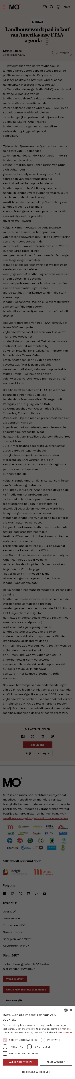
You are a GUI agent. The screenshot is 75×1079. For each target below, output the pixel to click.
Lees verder (65, 1032)
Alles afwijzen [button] (56, 1062)
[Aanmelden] (58, 7)
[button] (37, 1072)
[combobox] (66, 1010)
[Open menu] (5, 7)
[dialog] (37, 1042)
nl (66, 7)
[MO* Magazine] (15, 6)
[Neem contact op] (45, 7)
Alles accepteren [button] (20, 1062)
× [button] (71, 1010)
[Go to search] (52, 7)
